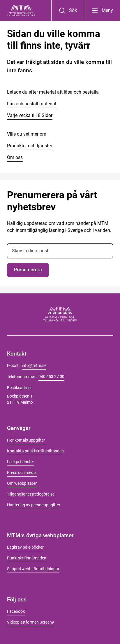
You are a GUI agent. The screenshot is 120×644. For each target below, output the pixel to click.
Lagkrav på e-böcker (25, 547)
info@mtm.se (34, 365)
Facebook (16, 611)
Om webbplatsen (22, 483)
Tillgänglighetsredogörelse (30, 494)
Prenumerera (28, 269)
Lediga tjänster (20, 461)
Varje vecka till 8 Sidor (29, 115)
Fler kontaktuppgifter (26, 440)
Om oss (15, 157)
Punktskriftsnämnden (26, 558)
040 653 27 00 (51, 376)
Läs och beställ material (31, 103)
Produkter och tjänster (29, 145)
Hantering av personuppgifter (33, 505)
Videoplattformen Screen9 (30, 622)
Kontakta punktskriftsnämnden (35, 451)
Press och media (22, 472)
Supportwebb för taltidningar (33, 568)
